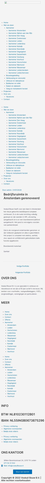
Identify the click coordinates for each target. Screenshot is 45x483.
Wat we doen (9, 25)
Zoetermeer (11, 346)
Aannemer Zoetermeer (17, 38)
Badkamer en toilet (13, 83)
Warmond (11, 349)
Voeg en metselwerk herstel (16, 89)
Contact (7, 99)
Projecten (7, 91)
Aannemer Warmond (16, 65)
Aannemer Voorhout (16, 59)
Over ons (7, 94)
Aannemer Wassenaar (17, 67)
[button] (22, 104)
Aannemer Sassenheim (17, 54)
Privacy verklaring (11, 426)
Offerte (7, 320)
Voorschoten (12, 330)
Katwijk (10, 344)
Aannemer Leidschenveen (19, 73)
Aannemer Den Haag (17, 36)
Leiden (9, 328)
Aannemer (10, 28)
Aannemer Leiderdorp (17, 44)
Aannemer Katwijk (15, 46)
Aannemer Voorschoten (18, 62)
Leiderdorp (11, 333)
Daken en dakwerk (13, 86)
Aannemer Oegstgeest (17, 52)
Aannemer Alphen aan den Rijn (20, 33)
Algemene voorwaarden (13, 429)
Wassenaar (11, 336)
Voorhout (10, 352)
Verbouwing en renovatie (15, 78)
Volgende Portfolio (22, 272)
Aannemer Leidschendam (18, 70)
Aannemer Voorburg (16, 57)
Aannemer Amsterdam (17, 30)
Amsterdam (11, 325)
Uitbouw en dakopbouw (15, 81)
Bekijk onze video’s (11, 431)
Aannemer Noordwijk (16, 49)
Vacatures (10, 97)
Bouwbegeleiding (12, 75)
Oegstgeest (11, 338)
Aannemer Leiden (15, 41)
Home (6, 22)
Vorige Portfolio (23, 266)
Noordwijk (11, 341)
